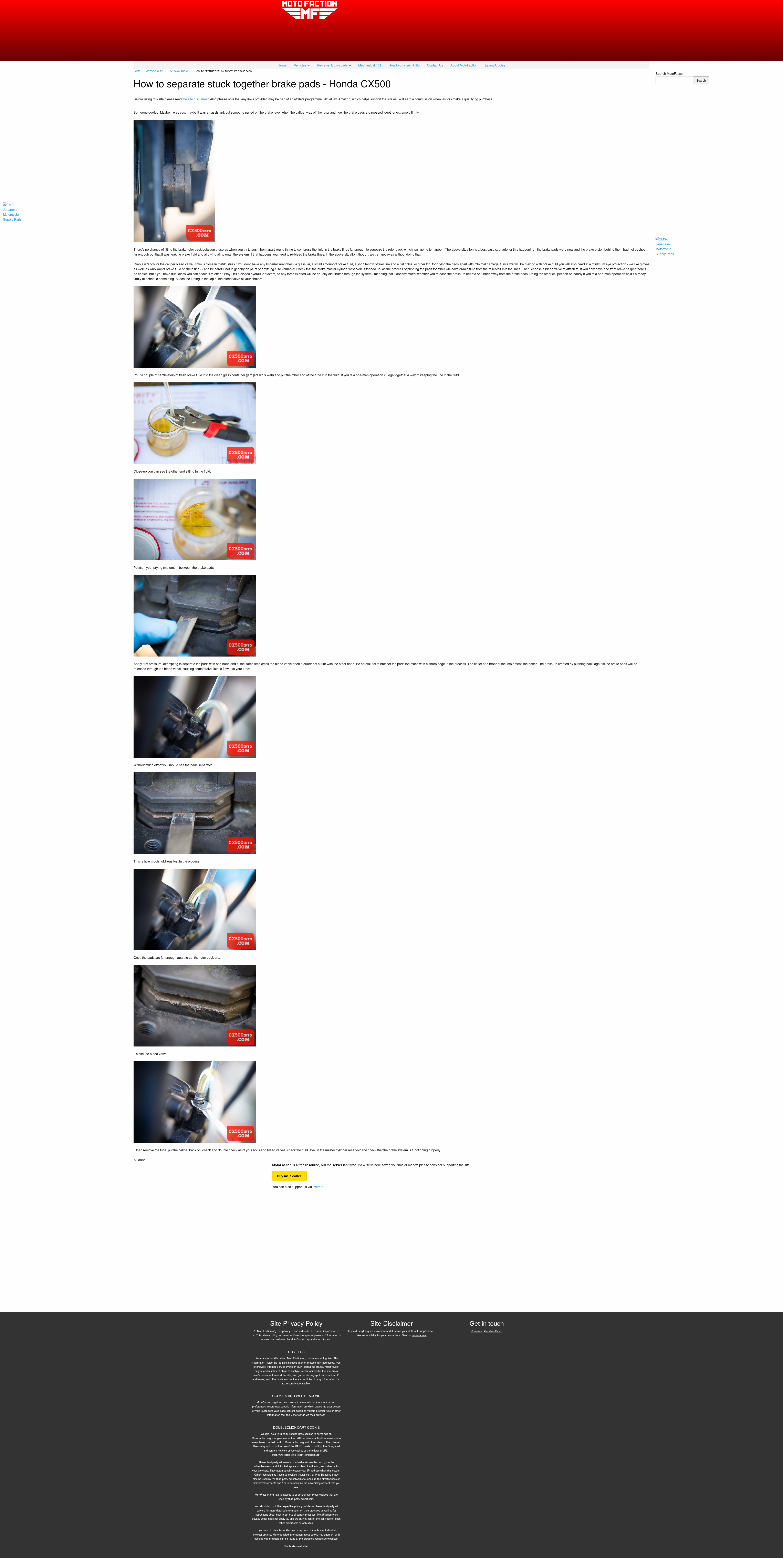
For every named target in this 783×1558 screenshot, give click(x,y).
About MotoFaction (464, 65)
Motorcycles (154, 71)
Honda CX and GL (178, 71)
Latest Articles (495, 65)
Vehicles (300, 65)
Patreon (318, 1186)
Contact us (476, 1331)
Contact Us (435, 65)
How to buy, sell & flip (404, 65)
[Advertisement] (428, 30)
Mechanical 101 (369, 65)
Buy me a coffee (289, 1176)
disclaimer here (419, 1335)
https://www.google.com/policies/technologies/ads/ (296, 1454)
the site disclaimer (195, 99)
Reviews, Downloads (332, 65)
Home (282, 65)
